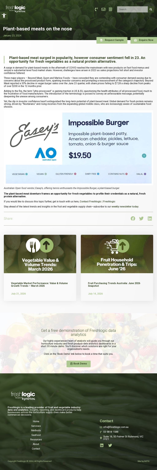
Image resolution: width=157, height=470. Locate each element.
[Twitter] (110, 445)
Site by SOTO (143, 461)
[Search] (151, 9)
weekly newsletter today (124, 206)
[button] (4, 16)
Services (36, 426)
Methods (36, 430)
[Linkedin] (102, 445)
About (36, 444)
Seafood (36, 435)
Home (36, 421)
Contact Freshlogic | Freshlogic (97, 201)
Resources (36, 439)
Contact (36, 448)
